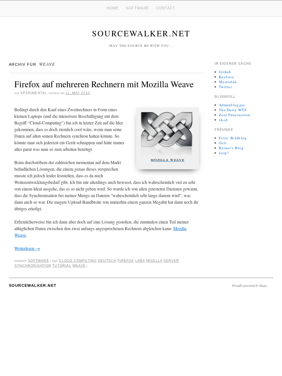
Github (225, 71)
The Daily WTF (233, 109)
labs (140, 261)
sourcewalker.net (141, 33)
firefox (126, 261)
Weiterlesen (27, 248)
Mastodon (228, 81)
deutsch (107, 261)
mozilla (154, 261)
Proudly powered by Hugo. (250, 285)
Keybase (226, 76)
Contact (165, 8)
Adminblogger (232, 104)
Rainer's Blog (231, 147)
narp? (224, 152)
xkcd (223, 119)
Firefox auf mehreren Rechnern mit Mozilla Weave (104, 84)
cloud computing (78, 261)
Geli (223, 142)
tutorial (61, 266)
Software (137, 8)
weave (79, 266)
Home (113, 8)
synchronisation (32, 266)
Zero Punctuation (235, 114)
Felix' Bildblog (233, 137)
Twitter (225, 86)
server (171, 261)
